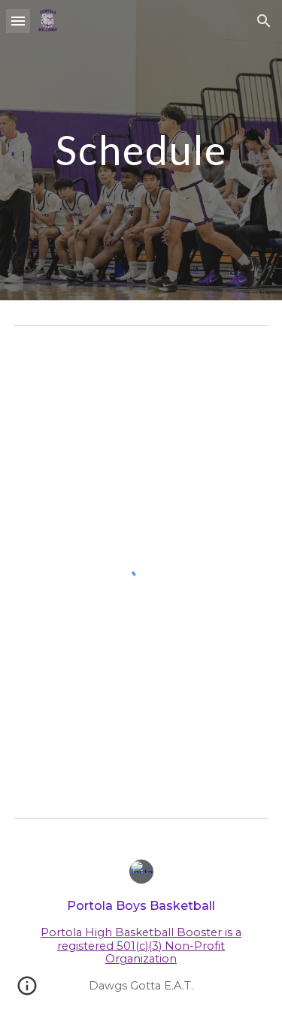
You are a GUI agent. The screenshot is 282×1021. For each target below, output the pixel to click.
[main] (141, 150)
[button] (18, 20)
